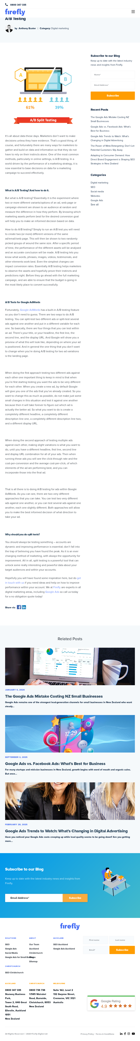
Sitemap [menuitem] (33, 961)
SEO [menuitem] (7, 944)
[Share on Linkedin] (24, 608)
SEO (93, 187)
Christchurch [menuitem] (36, 953)
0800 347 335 (18, 4)
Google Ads (97, 200)
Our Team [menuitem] (34, 944)
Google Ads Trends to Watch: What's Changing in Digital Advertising (66, 831)
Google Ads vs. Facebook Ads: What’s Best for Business (55, 763)
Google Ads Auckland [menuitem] (64, 948)
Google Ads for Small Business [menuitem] (20, 957)
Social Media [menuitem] (11, 953)
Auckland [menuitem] (34, 948)
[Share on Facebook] (19, 608)
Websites (95, 196)
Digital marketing (60, 28)
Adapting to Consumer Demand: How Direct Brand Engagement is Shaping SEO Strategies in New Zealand (113, 159)
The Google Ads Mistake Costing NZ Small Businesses (54, 696)
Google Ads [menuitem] (11, 948)
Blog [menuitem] (31, 957)
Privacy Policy (87, 1034)
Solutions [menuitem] (10, 938)
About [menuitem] (32, 938)
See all (95, 204)
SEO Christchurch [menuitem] (14, 972)
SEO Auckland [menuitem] (60, 944)
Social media (97, 191)
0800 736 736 (37, 990)
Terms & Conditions (105, 1034)
